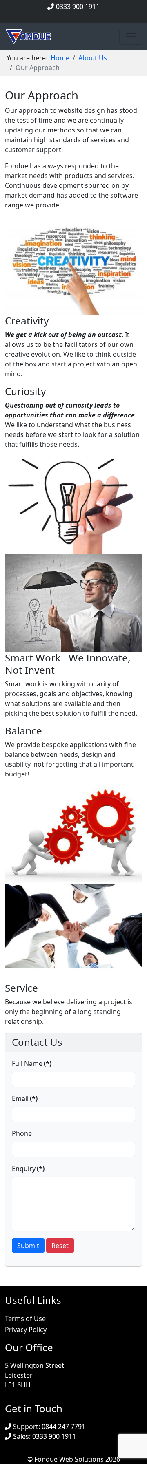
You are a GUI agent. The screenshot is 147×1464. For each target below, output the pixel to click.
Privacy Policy (26, 1329)
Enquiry (28, 1168)
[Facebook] (64, 16)
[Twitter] (73, 16)
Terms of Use (25, 1318)
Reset (60, 1245)
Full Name (31, 1063)
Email (25, 1098)
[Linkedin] (82, 16)
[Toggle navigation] (130, 37)
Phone (22, 1133)
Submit (28, 1245)
